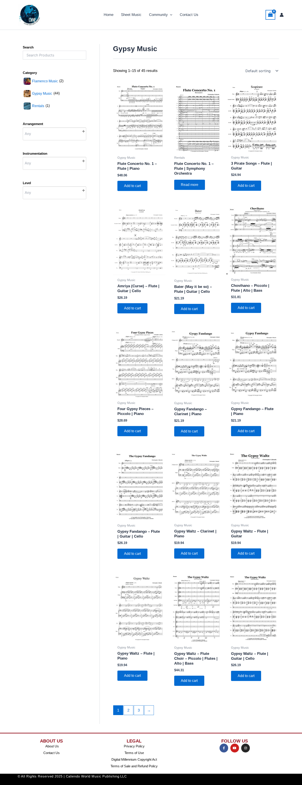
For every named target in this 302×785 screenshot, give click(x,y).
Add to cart (132, 186)
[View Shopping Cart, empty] (270, 15)
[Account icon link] (282, 15)
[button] (170, 15)
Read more (189, 185)
